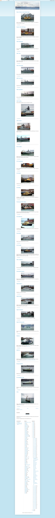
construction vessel (27, 435)
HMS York (18, 53)
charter (20, 404)
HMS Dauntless (20, 89)
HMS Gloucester (20, 65)
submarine (26, 480)
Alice (17, 391)
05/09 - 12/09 (34, 449)
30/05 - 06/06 (34, 490)
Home (27, 408)
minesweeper (26, 458)
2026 (33, 422)
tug (25, 485)
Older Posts (37, 408)
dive (25, 440)
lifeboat (25, 455)
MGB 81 (18, 350)
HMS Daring (19, 101)
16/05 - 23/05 (34, 492)
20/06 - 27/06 (34, 487)
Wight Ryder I (19, 296)
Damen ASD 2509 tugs (21, 27)
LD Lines (26, 454)
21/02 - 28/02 (34, 502)
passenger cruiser (27, 467)
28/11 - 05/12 (34, 439)
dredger (26, 441)
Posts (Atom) (21, 409)
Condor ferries (26, 434)
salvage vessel (26, 477)
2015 (33, 432)
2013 (33, 434)
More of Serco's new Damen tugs (23, 12)
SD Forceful (19, 245)
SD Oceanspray (20, 161)
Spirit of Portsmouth (20, 322)
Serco (25, 478)
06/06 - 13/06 (34, 489)
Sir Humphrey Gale (20, 377)
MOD (25, 459)
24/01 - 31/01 (34, 506)
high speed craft (26, 450)
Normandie (19, 233)
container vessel (26, 436)
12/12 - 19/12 (34, 438)
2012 (33, 435)
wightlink (26, 490)
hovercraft (26, 451)
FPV (25, 446)
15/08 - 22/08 (34, 452)
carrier (25, 430)
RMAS (25, 474)
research (26, 472)
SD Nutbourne (19, 216)
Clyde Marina (26, 432)
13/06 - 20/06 (34, 488)
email (20, 417)
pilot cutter (26, 468)
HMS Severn (19, 120)
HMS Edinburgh (20, 41)
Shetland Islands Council (27, 479)
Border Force (26, 425)
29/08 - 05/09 (34, 450)
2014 (33, 433)
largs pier (26, 453)
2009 (33, 509)
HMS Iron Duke (20, 78)
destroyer (26, 439)
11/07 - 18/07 (34, 457)
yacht (25, 492)
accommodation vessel (27, 422)
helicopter (26, 449)
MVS (25, 460)
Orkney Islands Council (27, 464)
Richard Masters (20, 363)
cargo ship (26, 429)
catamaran (26, 431)
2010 (33, 437)
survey (25, 482)
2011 (33, 436)
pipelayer (26, 469)
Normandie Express (20, 271)
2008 (33, 510)
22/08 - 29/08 (34, 451)
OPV (25, 463)
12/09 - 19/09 (34, 448)
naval (25, 461)
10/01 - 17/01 (34, 507)
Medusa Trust (28, 346)
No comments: (18, 39)
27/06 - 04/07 (34, 486)
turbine (25, 487)
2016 (33, 431)
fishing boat (26, 444)
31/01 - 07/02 (34, 505)
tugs (25, 486)
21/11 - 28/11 (34, 440)
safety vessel (26, 476)
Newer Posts (18, 408)
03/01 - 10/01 (34, 508)
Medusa (18, 335)
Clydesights (18, 422)
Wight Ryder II (19, 283)
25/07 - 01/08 (34, 455)
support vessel (26, 481)
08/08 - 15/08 (34, 453)
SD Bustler (19, 173)
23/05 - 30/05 (34, 491)
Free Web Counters (27, 414)
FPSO (25, 445)
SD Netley (19, 187)
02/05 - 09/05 (34, 493)
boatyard (26, 424)
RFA (25, 473)
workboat (26, 491)
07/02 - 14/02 (34, 504)
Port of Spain (19, 146)
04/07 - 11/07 (34, 485)
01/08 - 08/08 (34, 454)
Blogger (32, 512)
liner (25, 456)
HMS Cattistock (20, 259)
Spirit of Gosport (20, 309)
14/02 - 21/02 (34, 503)
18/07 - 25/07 (34, 456)
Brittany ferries (26, 426)
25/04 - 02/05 (34, 494)
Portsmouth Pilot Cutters (21, 201)
